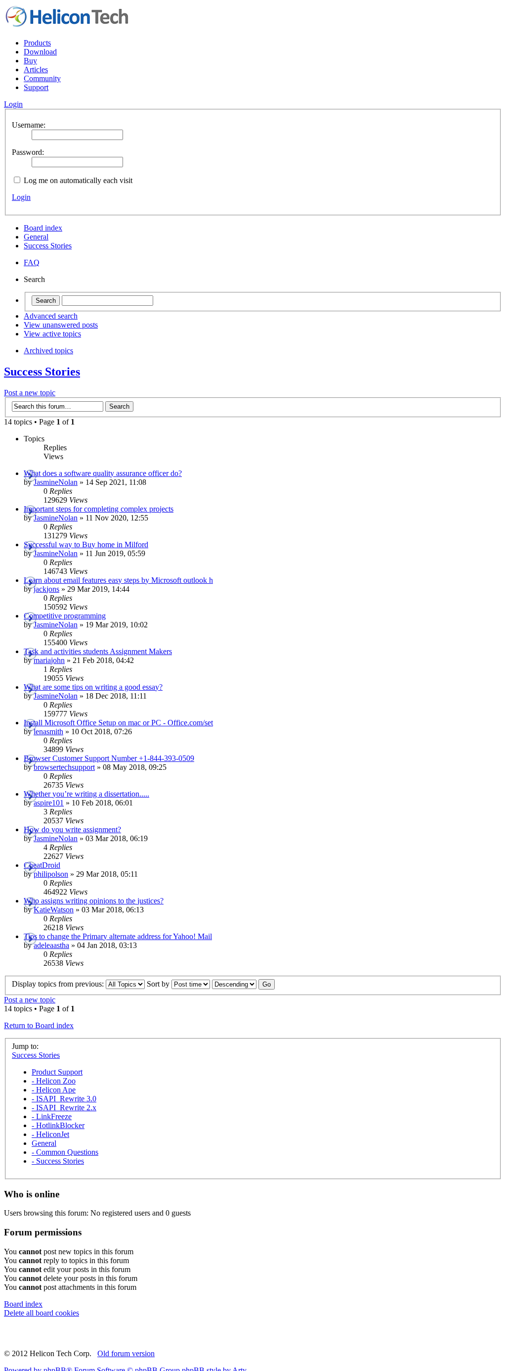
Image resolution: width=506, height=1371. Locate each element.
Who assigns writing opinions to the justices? (94, 901)
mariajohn (49, 660)
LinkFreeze (52, 1116)
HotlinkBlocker (58, 1125)
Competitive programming (65, 616)
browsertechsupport (64, 767)
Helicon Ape (54, 1090)
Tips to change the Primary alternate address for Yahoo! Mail (118, 936)
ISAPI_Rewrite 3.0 (64, 1098)
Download (40, 51)
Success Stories (48, 245)
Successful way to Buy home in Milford (86, 544)
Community (42, 78)
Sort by (159, 984)
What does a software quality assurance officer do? (103, 473)
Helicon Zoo (54, 1081)
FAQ (32, 262)
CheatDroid (42, 865)
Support (36, 87)
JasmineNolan (56, 482)
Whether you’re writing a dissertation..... (86, 794)
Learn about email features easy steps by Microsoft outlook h (118, 580)
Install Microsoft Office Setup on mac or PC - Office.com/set (118, 722)
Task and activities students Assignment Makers (98, 651)
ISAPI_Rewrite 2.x (64, 1107)
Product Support (57, 1072)
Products (37, 43)
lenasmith (48, 731)
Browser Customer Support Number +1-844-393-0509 (109, 758)
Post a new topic (29, 392)
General (36, 237)
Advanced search (51, 316)
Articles (36, 69)
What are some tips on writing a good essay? (93, 687)
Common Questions (65, 1152)
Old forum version (126, 1353)
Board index (43, 228)
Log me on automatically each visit (77, 180)
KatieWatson (54, 909)
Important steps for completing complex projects (98, 509)
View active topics (52, 334)
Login (21, 197)
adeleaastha (51, 945)
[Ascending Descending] (243, 984)
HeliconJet (50, 1134)
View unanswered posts (61, 325)
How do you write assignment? (72, 829)
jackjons (46, 589)
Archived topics (48, 350)
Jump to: (25, 1046)
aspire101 (49, 803)
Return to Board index (39, 1025)
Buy (30, 60)
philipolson (51, 874)
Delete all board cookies (41, 1313)
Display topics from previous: (59, 984)
